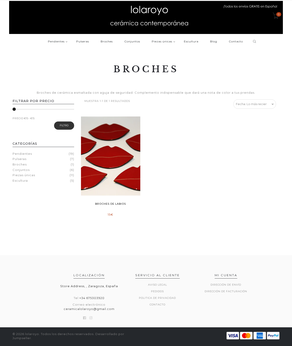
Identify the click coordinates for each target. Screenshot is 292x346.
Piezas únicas (162, 41)
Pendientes (56, 41)
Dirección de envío (226, 284)
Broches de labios (110, 203)
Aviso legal (157, 284)
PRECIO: (18, 118)
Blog (213, 41)
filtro (64, 125)
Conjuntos (132, 41)
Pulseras (82, 41)
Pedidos (157, 291)
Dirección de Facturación (226, 291)
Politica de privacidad (157, 298)
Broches (107, 41)
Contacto (236, 41)
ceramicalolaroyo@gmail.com (89, 309)
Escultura (191, 41)
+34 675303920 (91, 298)
